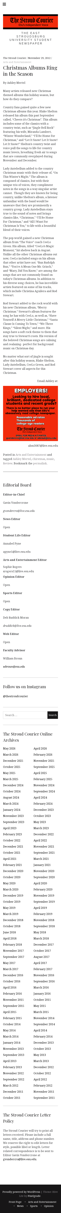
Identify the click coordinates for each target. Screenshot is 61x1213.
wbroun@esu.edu (14, 666)
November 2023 (13, 816)
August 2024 (11, 797)
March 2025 (10, 779)
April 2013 (9, 1061)
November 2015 (13, 1000)
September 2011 (44, 1098)
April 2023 (9, 828)
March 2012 (10, 1085)
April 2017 (40, 963)
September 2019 (44, 902)
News (20, 1206)
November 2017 (13, 951)
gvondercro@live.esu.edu (19, 1159)
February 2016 (12, 993)
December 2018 (13, 920)
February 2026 (43, 754)
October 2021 (11, 853)
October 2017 (42, 951)
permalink (40, 463)
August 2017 (41, 957)
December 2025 (13, 761)
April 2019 (40, 908)
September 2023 (13, 822)
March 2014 (10, 1036)
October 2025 (11, 767)
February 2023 (12, 834)
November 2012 (13, 1073)
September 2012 (13, 1079)
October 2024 (11, 791)
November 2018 (44, 920)
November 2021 (44, 846)
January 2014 (11, 1042)
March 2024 (10, 803)
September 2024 (44, 791)
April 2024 (40, 797)
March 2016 (41, 987)
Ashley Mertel (22, 459)
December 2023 (44, 810)
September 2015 (13, 1006)
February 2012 (43, 1085)
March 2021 (41, 859)
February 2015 (12, 1018)
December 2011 (13, 1092)
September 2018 (44, 926)
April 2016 (9, 987)
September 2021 (44, 853)
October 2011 (11, 1098)
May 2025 (9, 773)
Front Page (15, 1201)
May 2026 (9, 748)
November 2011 (44, 1092)
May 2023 (40, 822)
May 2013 (40, 1055)
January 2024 (11, 810)
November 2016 (44, 975)
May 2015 (40, 1006)
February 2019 (43, 914)
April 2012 (40, 1079)
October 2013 (42, 1049)
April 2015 (9, 1012)
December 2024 (13, 785)
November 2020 (44, 871)
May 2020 (9, 883)
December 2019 (13, 895)
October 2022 (11, 840)
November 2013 (13, 1049)
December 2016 (13, 975)
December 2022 (44, 834)
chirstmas (38, 459)
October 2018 (11, 926)
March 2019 (10, 914)
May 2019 (9, 908)
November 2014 (44, 1018)
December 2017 (44, 944)
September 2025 (44, 767)
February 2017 (43, 969)
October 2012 (42, 1073)
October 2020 (11, 877)
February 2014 (43, 1036)
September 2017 (13, 957)
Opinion (49, 1206)
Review (7, 463)
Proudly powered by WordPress (21, 1192)
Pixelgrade (34, 1196)
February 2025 (43, 779)
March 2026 (10, 754)
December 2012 (44, 1067)
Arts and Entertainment (17, 62)
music (50, 459)
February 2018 (12, 944)
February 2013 (12, 1067)
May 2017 (9, 963)
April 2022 (40, 840)
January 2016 (42, 993)
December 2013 (44, 1042)
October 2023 (42, 816)
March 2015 (41, 1012)
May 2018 (40, 932)
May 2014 (9, 1030)
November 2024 (44, 785)
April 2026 (40, 748)
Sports (34, 1206)
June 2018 (9, 932)
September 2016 (44, 981)
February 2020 (43, 889)
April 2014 (40, 1030)
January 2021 (42, 865)
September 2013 (13, 1055)
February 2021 (12, 865)
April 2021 (9, 859)
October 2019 (11, 902)
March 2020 (10, 889)
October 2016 (11, 981)
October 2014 (11, 1024)
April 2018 (9, 938)
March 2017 (10, 969)
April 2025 (40, 773)
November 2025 (44, 761)
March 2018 (41, 938)
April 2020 (40, 883)
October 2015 (42, 1000)
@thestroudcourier (15, 696)
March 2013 (41, 1061)
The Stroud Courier (15, 58)
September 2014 (44, 1024)
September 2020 (44, 877)
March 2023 (41, 828)
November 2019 (44, 895)
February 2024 (43, 803)
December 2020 (13, 871)
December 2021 (13, 846)
